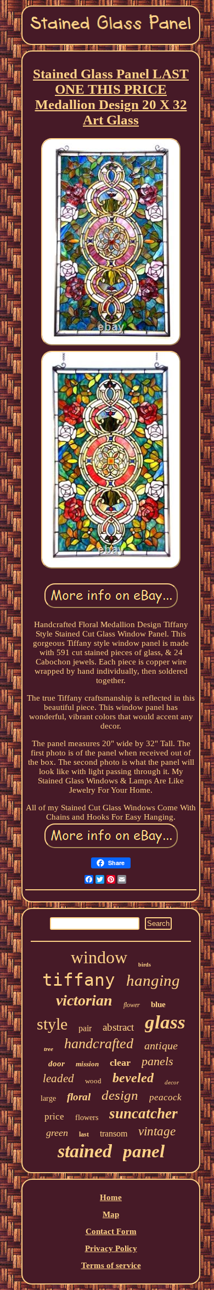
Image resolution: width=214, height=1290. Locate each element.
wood (93, 1081)
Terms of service (111, 1265)
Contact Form (111, 1231)
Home (111, 1197)
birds (144, 965)
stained (85, 1151)
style (52, 1024)
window (99, 957)
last (84, 1134)
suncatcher (143, 1113)
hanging (153, 980)
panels (157, 1061)
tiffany (78, 980)
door (56, 1063)
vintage (157, 1131)
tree (48, 1048)
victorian (84, 1000)
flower (131, 1005)
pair (85, 1028)
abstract (118, 1027)
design (120, 1095)
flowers (86, 1117)
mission (87, 1064)
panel (144, 1151)
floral (79, 1097)
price (54, 1116)
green (57, 1132)
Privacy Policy (111, 1248)
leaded (58, 1078)
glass (165, 1022)
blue (158, 1004)
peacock (165, 1097)
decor (172, 1082)
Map (111, 1214)
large (48, 1098)
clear (120, 1062)
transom (113, 1133)
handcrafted (98, 1044)
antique (161, 1045)
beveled (133, 1078)
